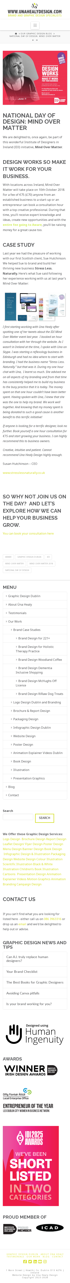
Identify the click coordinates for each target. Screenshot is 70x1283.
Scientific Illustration (18, 864)
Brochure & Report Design (31, 711)
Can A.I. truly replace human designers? (27, 958)
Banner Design (32, 849)
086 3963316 (52, 919)
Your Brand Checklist (21, 971)
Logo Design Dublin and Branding (37, 702)
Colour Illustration (49, 859)
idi (48, 557)
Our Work (15, 621)
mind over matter (14, 563)
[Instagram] (45, 1262)
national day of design (17, 570)
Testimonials (17, 613)
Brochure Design (34, 839)
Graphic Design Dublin (29, 557)
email (22, 924)
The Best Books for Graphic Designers (34, 982)
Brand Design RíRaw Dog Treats (40, 694)
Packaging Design (25, 719)
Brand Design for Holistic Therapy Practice (35, 649)
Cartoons (9, 874)
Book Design (22, 761)
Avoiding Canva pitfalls (22, 993)
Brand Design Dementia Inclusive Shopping (34, 670)
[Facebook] (25, 1262)
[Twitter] (30, 1262)
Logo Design (12, 839)
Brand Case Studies (27, 630)
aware (8, 557)
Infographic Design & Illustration (27, 854)
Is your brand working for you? (29, 1004)
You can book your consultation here (28, 533)
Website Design (24, 736)
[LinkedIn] (35, 1262)
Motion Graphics (38, 879)
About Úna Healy (20, 604)
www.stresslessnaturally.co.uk (24, 473)
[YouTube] (40, 1262)
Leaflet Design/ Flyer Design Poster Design (33, 844)
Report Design (56, 839)
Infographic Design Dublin (32, 728)
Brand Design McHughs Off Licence (36, 683)
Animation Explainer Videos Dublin (38, 753)
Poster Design (23, 745)
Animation (58, 879)
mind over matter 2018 (41, 563)
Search (8, 811)
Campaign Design (29, 884)
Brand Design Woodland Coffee (40, 660)
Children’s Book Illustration (39, 869)
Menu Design (12, 849)
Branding (9, 884)
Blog (11, 787)
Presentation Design (31, 874)
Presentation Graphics (29, 778)
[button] (35, 25)
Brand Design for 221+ (34, 638)
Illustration (21, 770)
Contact (13, 795)
